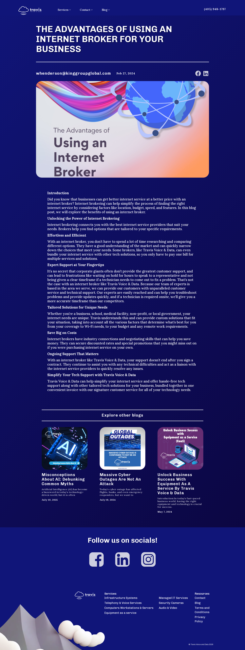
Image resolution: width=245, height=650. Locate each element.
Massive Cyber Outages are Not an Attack (120, 479)
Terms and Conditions (202, 610)
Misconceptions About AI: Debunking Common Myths (63, 479)
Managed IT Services (173, 598)
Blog (104, 10)
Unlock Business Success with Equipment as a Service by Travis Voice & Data (176, 483)
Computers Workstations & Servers (128, 608)
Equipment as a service (120, 613)
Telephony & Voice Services (123, 603)
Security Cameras (171, 603)
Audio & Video (168, 608)
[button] (198, 73)
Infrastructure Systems (120, 598)
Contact (85, 10)
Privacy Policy (200, 619)
